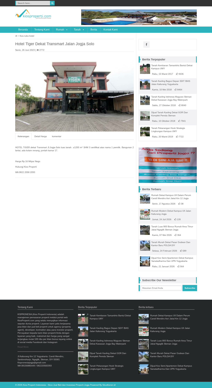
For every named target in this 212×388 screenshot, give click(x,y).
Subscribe (190, 288)
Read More (23, 347)
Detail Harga (40, 136)
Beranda (23, 29)
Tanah (77, 29)
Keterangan (23, 136)
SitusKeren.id (108, 385)
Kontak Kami (111, 29)
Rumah (60, 29)
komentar (56, 136)
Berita (93, 29)
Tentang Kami (42, 29)
